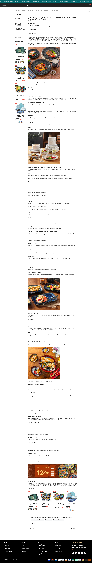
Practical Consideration (34, 30)
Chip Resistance (31, 407)
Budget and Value (33, 32)
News (19, 10)
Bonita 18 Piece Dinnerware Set (20, 116)
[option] (33, 500)
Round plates (30, 341)
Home (15, 10)
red (21, 62)
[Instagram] (76, 553)
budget (50, 39)
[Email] (34, 523)
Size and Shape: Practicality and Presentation (39, 28)
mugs (55, 269)
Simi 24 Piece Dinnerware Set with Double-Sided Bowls (20, 97)
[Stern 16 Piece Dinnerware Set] (20, 49)
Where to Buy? (32, 33)
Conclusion (31, 34)
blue (18, 62)
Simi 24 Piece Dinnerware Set (20, 78)
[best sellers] (52, 471)
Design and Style (32, 29)
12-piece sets (30, 112)
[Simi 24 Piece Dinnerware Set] (20, 70)
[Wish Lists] (86, 4)
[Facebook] (28, 523)
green (16, 62)
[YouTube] (85, 553)
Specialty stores (31, 450)
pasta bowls (47, 264)
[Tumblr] (30, 523)
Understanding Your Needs (35, 25)
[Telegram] (32, 523)
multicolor (22, 122)
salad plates (42, 252)
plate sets (39, 38)
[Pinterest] (79, 553)
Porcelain (30, 175)
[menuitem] (16, 5)
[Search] (84, 5)
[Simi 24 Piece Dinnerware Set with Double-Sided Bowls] (20, 88)
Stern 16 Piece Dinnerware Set (20, 57)
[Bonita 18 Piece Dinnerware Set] (20, 108)
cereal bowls (34, 264)
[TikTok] (82, 553)
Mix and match (31, 389)
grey (23, 62)
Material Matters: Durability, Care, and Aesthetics (40, 26)
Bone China (30, 178)
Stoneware (30, 184)
